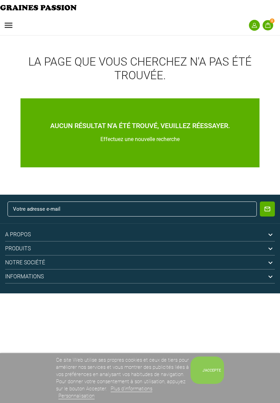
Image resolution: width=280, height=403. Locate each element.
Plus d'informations (131, 389)
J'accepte (211, 370)
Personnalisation (76, 396)
